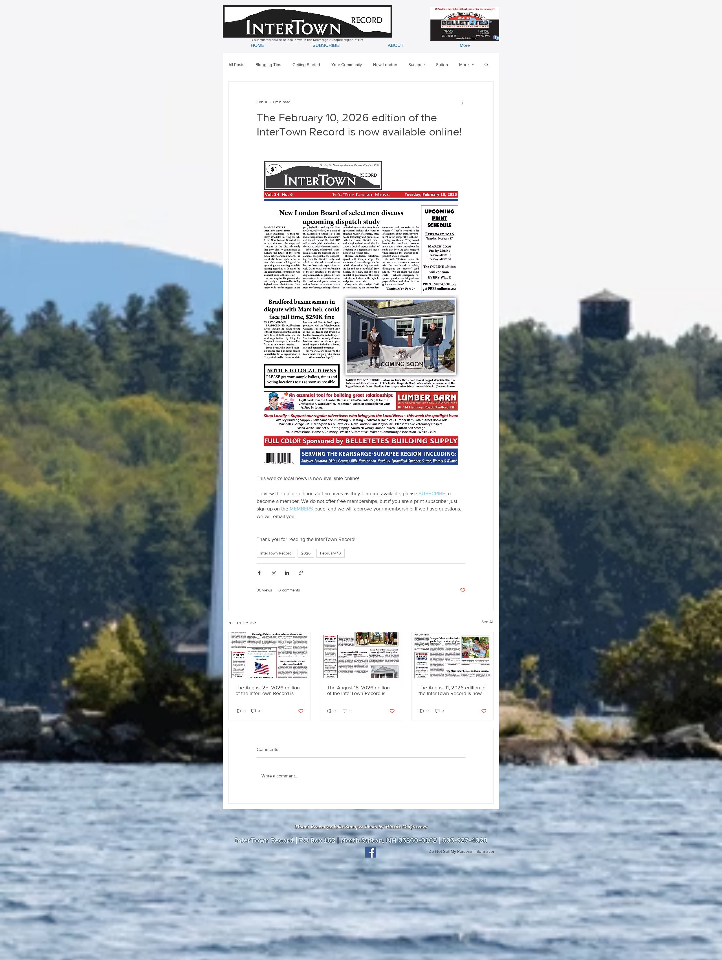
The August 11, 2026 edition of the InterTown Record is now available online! (452, 690)
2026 (306, 553)
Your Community (346, 64)
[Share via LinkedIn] (287, 572)
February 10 (330, 553)
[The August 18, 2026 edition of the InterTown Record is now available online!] (361, 655)
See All (487, 621)
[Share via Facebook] (259, 572)
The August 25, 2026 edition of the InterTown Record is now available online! (267, 690)
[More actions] (462, 101)
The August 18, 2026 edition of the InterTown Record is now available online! (358, 690)
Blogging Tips (268, 64)
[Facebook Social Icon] (370, 852)
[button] (486, 64)
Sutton (442, 64)
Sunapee (416, 64)
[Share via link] (300, 572)
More (464, 64)
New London (385, 64)
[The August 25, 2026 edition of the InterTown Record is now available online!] (269, 655)
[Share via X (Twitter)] (273, 572)
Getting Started (306, 64)
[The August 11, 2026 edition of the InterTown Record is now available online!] (452, 655)
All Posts (236, 64)
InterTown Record (276, 553)
